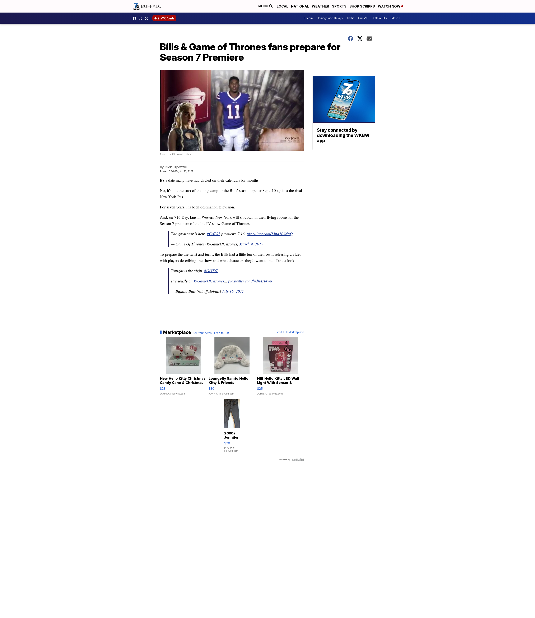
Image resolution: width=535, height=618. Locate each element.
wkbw (141, 18)
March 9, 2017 (251, 243)
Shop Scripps (362, 6)
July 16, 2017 (233, 291)
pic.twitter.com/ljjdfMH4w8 (250, 280)
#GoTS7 (213, 233)
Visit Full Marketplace (290, 332)
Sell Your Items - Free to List (211, 333)
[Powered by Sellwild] (298, 459)
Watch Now (389, 6)
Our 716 (363, 18)
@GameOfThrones (209, 280)
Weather (320, 6)
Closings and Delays (329, 18)
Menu (263, 6)
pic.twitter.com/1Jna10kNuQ (270, 233)
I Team (308, 18)
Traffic (350, 18)
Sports (339, 6)
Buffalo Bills (379, 18)
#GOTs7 (211, 270)
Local (282, 6)
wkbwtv (135, 18)
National (300, 6)
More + (395, 18)
